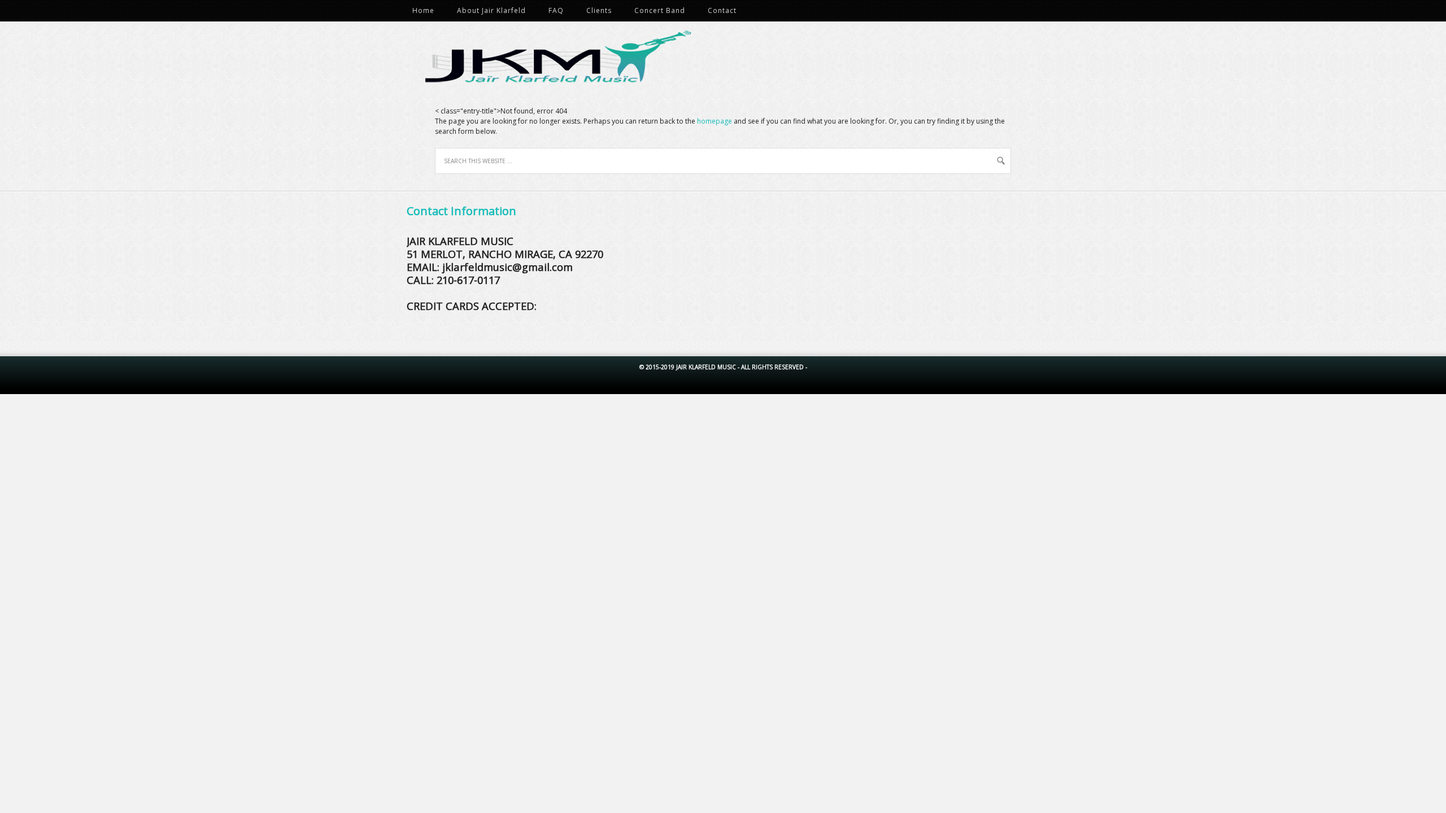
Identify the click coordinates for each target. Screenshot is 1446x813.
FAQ (556, 10)
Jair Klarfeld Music (729, 61)
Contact (722, 10)
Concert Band (659, 10)
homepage (714, 121)
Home (423, 10)
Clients (599, 10)
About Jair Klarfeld (491, 10)
